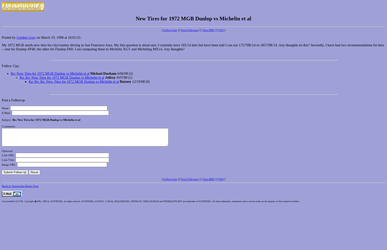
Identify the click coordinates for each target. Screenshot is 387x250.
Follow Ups (170, 30)
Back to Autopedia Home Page (20, 186)
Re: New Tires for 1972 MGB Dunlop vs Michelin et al (50, 73)
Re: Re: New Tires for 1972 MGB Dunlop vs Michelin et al (62, 77)
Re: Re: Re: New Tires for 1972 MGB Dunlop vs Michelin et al (74, 81)
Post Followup (189, 30)
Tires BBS (208, 30)
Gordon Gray (26, 37)
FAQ (221, 30)
